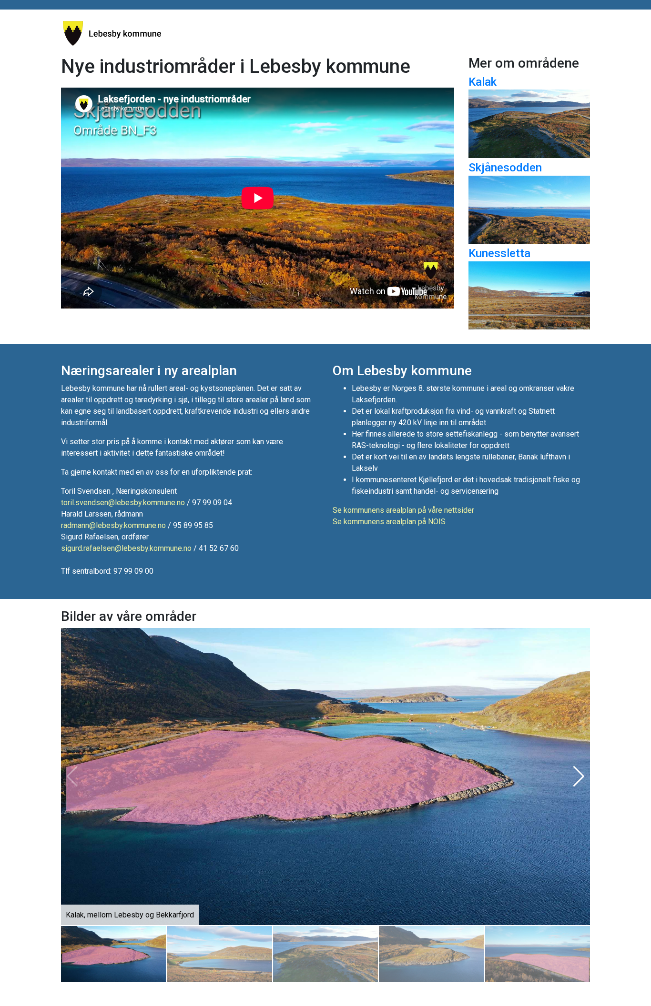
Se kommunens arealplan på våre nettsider (403, 510)
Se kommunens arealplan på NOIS (389, 521)
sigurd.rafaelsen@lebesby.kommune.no (126, 548)
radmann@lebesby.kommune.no (113, 525)
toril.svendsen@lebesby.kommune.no (123, 502)
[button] (578, 776)
